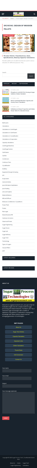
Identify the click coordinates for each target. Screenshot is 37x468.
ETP (3, 175)
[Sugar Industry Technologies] (18, 14)
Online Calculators (18, 345)
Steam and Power (7, 221)
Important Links (18, 341)
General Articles (8, 35)
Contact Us (18, 359)
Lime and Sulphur (7, 192)
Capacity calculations (8, 142)
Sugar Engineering (7, 224)
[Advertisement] (13, 438)
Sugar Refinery (6, 234)
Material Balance (6, 195)
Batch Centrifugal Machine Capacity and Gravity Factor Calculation (22, 101)
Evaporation (5, 178)
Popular (6, 83)
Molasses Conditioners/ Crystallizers (12, 201)
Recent (14, 83)
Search (4, 72)
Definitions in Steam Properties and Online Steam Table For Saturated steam (23, 110)
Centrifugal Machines (8, 146)
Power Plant (5, 205)
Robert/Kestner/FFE (7, 215)
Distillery (4, 169)
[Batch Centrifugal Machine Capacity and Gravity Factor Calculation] (5, 100)
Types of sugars (6, 244)
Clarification (5, 152)
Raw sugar (5, 211)
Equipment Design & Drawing (10, 172)
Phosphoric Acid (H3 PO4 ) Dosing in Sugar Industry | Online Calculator (23, 93)
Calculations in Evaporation (9, 139)
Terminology (5, 241)
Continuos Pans (6, 162)
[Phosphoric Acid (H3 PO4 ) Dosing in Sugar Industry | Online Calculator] (5, 92)
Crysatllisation (6, 165)
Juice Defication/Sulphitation (10, 185)
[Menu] (3, 14)
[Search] (34, 14)
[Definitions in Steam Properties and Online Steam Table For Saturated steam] (5, 109)
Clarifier (4, 155)
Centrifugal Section (7, 149)
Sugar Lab (5, 231)
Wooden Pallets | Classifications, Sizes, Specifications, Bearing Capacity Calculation (19, 56)
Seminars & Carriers (7, 218)
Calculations (5, 126)
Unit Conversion (18, 355)
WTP (3, 251)
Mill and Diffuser (6, 198)
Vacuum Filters (6, 248)
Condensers (5, 159)
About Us (18, 327)
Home (18, 463)
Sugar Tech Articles (18, 332)
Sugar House (5, 228)
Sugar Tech (5, 238)
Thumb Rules (18, 350)
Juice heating (5, 188)
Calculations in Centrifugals (9, 129)
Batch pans (5, 123)
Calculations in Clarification (9, 132)
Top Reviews (23, 83)
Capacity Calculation (18, 336)
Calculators (26, 465)
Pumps (4, 208)
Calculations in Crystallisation (10, 136)
